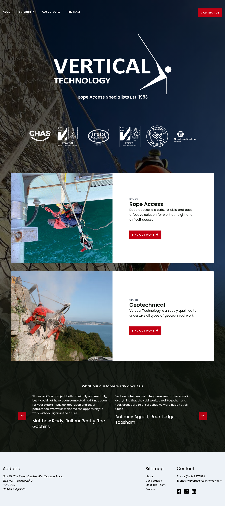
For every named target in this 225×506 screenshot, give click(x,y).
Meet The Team (156, 485)
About (7, 12)
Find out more (143, 235)
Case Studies (51, 12)
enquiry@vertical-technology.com (201, 480)
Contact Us (210, 13)
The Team (73, 12)
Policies (150, 489)
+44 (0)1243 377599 (192, 476)
